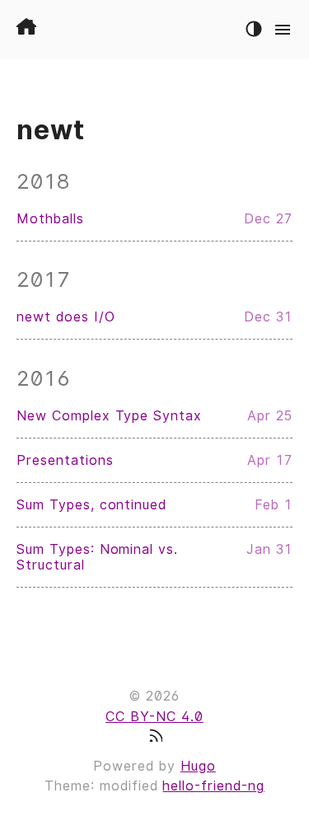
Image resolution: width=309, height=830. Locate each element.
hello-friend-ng (213, 786)
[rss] (154, 737)
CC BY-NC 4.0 (154, 716)
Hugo (198, 766)
